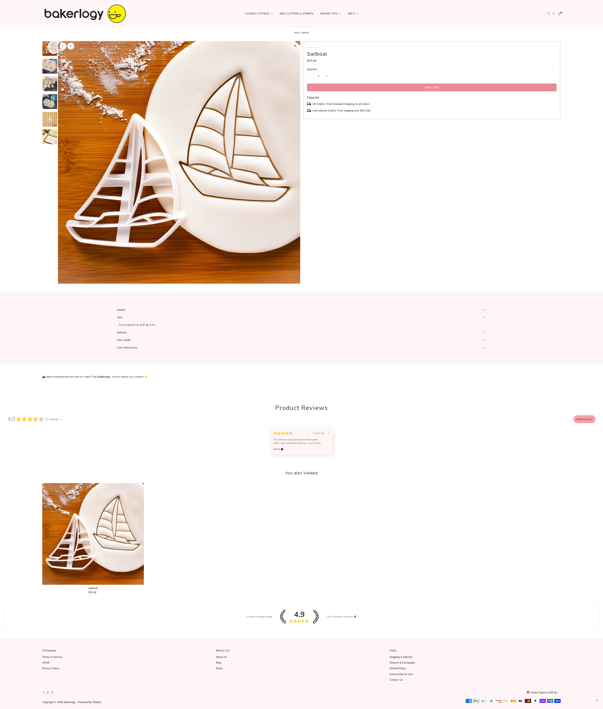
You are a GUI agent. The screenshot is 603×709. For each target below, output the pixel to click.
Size (119, 317)
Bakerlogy (69, 702)
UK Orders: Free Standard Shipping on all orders (340, 104)
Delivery (122, 332)
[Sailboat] (93, 534)
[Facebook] (43, 693)
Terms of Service (52, 657)
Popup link (313, 97)
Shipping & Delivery (401, 657)
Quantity (312, 69)
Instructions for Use (401, 674)
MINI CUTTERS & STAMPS (296, 13)
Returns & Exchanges (402, 662)
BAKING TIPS (330, 13)
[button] (61, 419)
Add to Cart (431, 87)
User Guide (123, 340)
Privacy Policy (50, 668)
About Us (221, 657)
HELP (352, 13)
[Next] (70, 46)
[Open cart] (559, 13)
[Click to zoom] (295, 46)
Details (121, 309)
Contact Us (396, 679)
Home (296, 32)
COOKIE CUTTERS (257, 13)
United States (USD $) (543, 692)
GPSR (46, 662)
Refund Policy (398, 668)
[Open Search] (548, 13)
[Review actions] (328, 433)
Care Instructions (127, 347)
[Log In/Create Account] (553, 13)
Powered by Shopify (89, 702)
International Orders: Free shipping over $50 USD (341, 110)
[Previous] (63, 46)
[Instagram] (47, 693)
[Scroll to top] (597, 700)
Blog (218, 662)
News (219, 668)
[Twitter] (52, 693)
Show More (314, 443)
